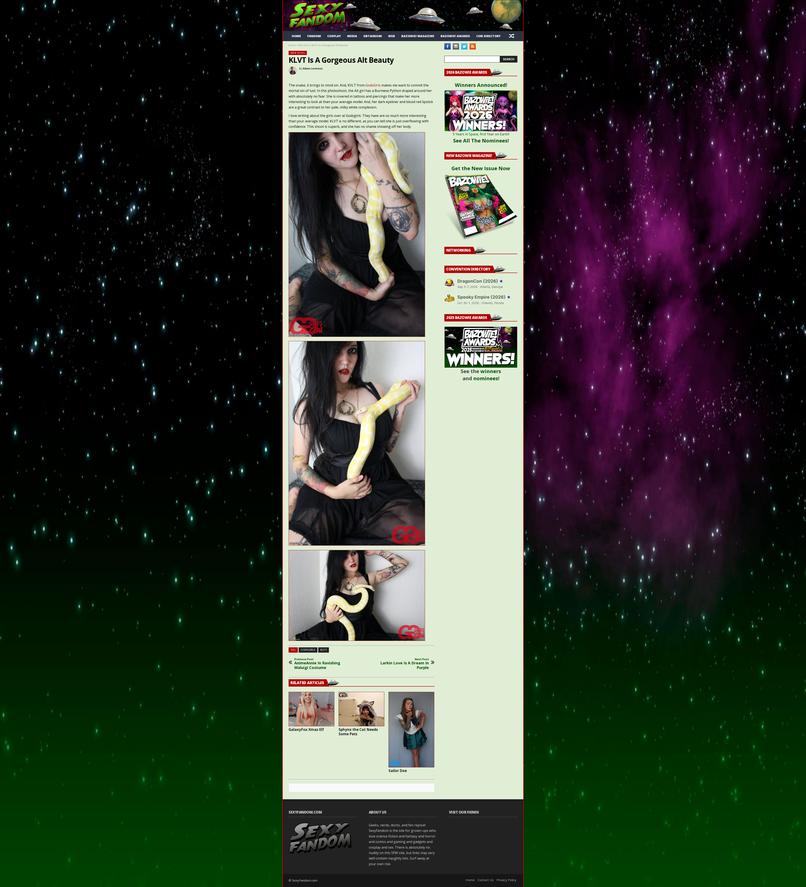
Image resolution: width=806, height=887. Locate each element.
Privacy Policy (506, 880)
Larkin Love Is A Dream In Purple (404, 664)
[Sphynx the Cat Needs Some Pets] (361, 709)
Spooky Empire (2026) (484, 297)
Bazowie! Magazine (417, 36)
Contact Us (486, 880)
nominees (485, 378)
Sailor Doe (398, 770)
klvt (323, 649)
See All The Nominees (480, 140)
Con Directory (488, 36)
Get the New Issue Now (480, 168)
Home (296, 36)
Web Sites (304, 45)
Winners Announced (480, 84)
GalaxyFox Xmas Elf (306, 729)
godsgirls (308, 649)
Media (352, 36)
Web (391, 36)
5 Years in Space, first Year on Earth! (481, 134)
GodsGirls (373, 85)
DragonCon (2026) (480, 281)
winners (490, 371)
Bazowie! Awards (455, 36)
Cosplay (334, 36)
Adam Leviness (313, 68)
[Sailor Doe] (411, 729)
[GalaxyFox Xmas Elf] (311, 709)
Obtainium (372, 36)
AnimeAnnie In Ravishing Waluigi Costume (317, 664)
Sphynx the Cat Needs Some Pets (358, 731)
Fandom (314, 36)
